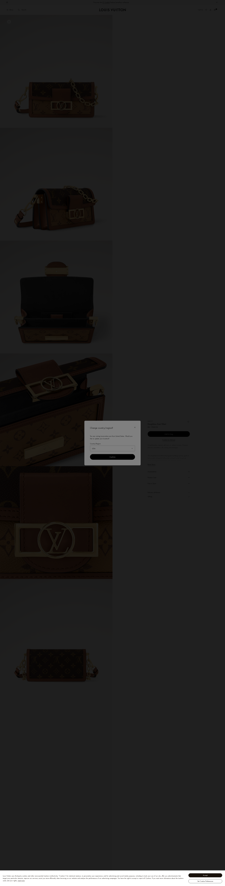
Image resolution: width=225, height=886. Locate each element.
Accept (205, 875)
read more (21, 881)
